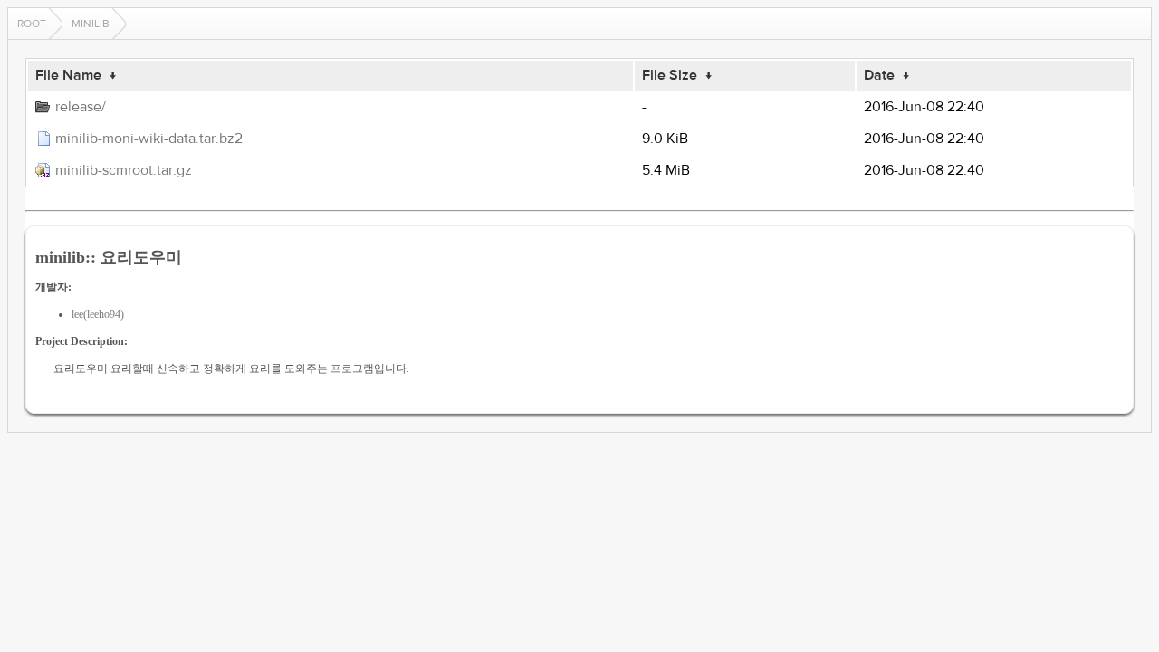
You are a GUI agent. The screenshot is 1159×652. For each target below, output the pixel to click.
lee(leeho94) (98, 314)
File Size (669, 75)
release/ (80, 107)
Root (31, 23)
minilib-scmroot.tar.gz (123, 170)
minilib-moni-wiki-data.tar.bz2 (149, 138)
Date (879, 75)
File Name (68, 75)
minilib (91, 23)
